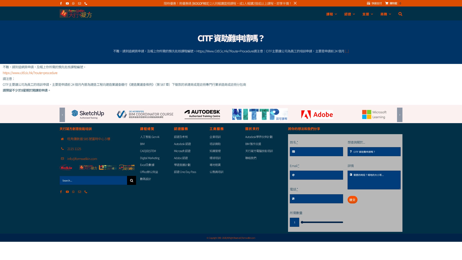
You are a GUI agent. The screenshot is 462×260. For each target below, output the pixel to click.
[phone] (85, 3)
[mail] (79, 3)
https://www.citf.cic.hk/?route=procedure (30, 72)
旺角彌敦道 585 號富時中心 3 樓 (88, 138)
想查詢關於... (356, 142)
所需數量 (296, 212)
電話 (294, 189)
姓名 (294, 142)
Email (294, 165)
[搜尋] (400, 14)
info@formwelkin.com (82, 158)
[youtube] (67, 3)
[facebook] (61, 3)
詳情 (351, 165)
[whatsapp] (73, 3)
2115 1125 (74, 148)
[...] (347, 51)
